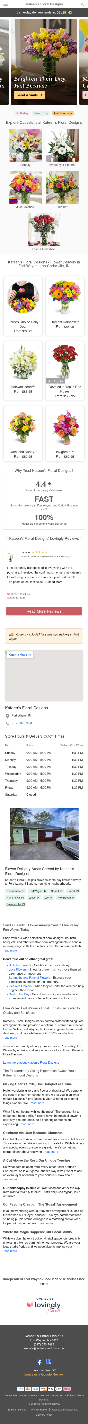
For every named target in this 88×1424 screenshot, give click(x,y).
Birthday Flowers (20, 965)
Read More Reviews (44, 611)
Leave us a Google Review (44, 1374)
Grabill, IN (73, 891)
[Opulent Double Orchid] (13, 557)
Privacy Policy (39, 1409)
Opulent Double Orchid (32, 556)
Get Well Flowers (20, 986)
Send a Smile (27, 95)
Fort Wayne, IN (37, 891)
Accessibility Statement (65, 1409)
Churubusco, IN (16, 891)
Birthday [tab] (22, 113)
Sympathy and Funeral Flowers (29, 977)
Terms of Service (17, 1409)
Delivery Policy (44, 1414)
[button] (79, 1415)
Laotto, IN (34, 897)
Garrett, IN (56, 891)
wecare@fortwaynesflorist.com (44, 1348)
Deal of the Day (19, 994)
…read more (9, 950)
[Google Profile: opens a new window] (48, 1362)
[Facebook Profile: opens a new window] (39, 1362)
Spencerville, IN (16, 904)
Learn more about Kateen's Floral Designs (31, 1062)
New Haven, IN (66, 897)
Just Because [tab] (63, 113)
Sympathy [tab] (41, 113)
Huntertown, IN (15, 897)
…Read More (53, 582)
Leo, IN (48, 897)
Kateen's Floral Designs (44, 4)
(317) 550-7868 (22, 722)
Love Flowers (18, 969)
